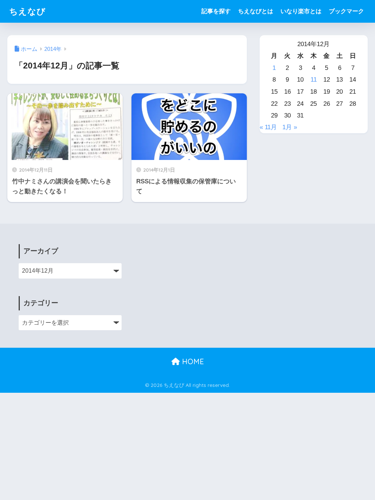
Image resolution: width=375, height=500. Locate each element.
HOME (192, 361)
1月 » (289, 127)
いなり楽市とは (301, 11)
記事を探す (216, 11)
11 (314, 79)
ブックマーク (346, 11)
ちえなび (27, 11)
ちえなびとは (255, 11)
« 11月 (268, 127)
